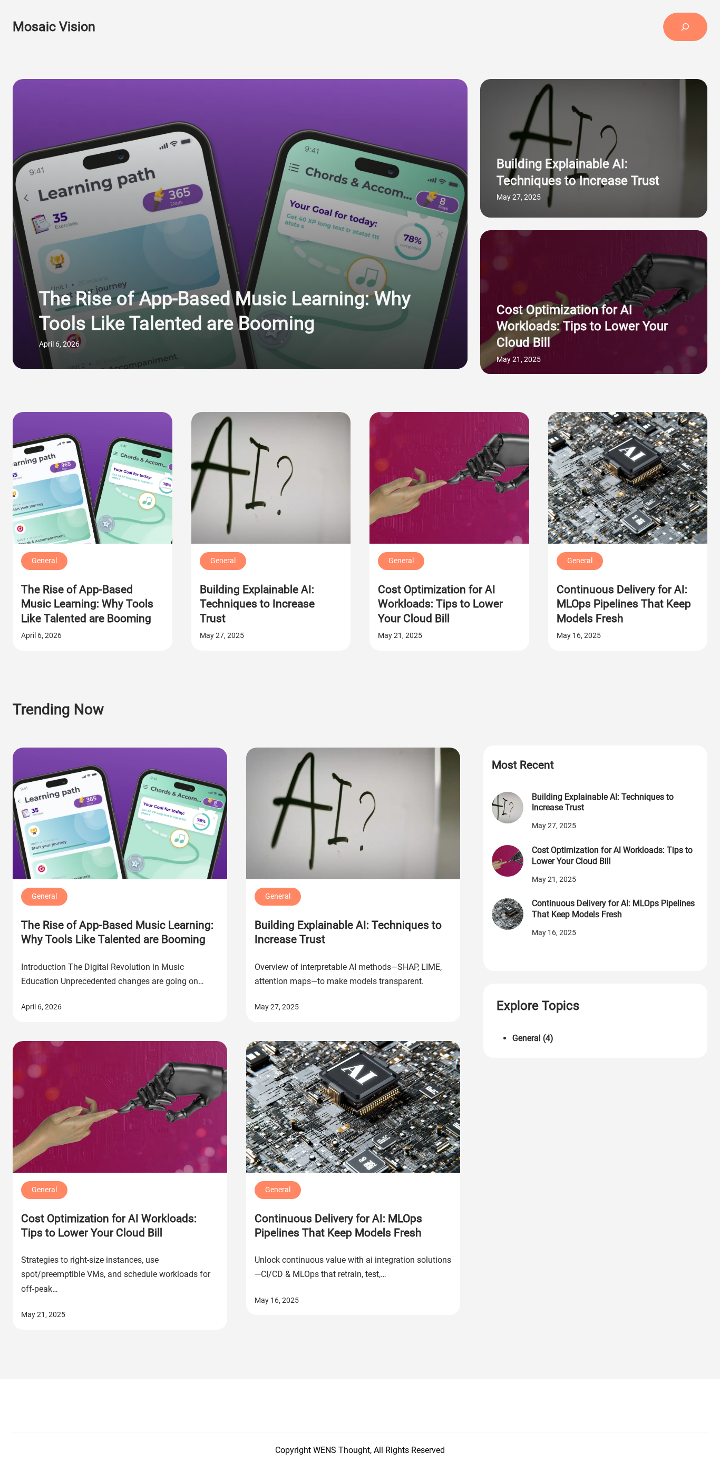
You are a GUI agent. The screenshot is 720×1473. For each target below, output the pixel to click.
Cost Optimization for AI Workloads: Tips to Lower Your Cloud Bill (582, 326)
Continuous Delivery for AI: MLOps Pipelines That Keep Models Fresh (624, 604)
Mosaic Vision (54, 26)
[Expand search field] (685, 27)
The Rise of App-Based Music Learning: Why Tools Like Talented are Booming (225, 311)
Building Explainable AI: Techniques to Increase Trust (578, 172)
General (44, 560)
